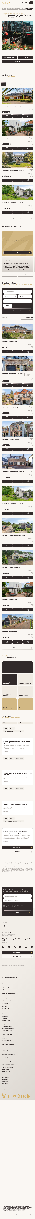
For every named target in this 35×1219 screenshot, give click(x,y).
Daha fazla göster (17, 647)
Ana (4, 8)
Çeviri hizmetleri (5, 1046)
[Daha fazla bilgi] (28, 116)
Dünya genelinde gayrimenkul (9, 977)
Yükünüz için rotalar (6, 1038)
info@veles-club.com (7, 925)
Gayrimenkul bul (17, 310)
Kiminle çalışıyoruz (6, 1057)
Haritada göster (29, 317)
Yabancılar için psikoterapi (9, 1054)
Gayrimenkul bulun (17, 956)
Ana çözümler (4, 1018)
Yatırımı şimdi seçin (6, 1010)
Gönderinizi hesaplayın (6, 1040)
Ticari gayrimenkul (5, 983)
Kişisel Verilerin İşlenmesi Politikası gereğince (16, 1210)
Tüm (3, 84)
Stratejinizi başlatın (6, 1020)
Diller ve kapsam (5, 1048)
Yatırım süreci (4, 1006)
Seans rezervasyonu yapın (7, 1061)
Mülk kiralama (5, 989)
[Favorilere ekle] (17, 116)
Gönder (17, 912)
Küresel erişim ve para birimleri (8, 1028)
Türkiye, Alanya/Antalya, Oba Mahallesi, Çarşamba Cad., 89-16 (17, 939)
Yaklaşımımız (4, 1059)
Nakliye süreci (4, 1036)
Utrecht (29, 8)
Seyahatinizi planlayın (6, 1071)
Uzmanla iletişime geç (9, 57)
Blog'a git (17, 851)
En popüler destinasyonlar (7, 1067)
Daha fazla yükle (17, 847)
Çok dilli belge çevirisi (8, 1044)
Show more (4, 878)
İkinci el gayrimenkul (6, 981)
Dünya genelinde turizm (8, 1064)
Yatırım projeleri (5, 979)
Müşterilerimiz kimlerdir (6, 1026)
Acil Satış (30, 84)
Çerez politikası (5, 1083)
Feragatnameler (5, 1081)
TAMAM (17, 1214)
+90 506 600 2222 (6, 932)
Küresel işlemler (6, 1024)
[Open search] (23, 2)
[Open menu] (31, 2)
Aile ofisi (4, 1013)
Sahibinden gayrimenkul (7, 987)
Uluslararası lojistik (7, 1034)
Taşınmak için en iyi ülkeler (7, 998)
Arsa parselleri (5, 985)
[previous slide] (9, 275)
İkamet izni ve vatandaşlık (9, 993)
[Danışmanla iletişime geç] (7, 116)
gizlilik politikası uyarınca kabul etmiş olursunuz (21, 906)
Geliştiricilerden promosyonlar (16, 84)
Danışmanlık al (17, 61)
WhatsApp (25, 57)
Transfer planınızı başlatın (7, 1030)
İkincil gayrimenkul (12, 8)
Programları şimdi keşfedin (7, 999)
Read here (17, 252)
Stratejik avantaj (5, 1016)
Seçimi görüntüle (17, 218)
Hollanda (22, 8)
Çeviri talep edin (5, 1050)
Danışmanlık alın (17, 952)
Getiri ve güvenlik (5, 1008)
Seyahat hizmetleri (5, 1069)
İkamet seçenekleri (5, 996)
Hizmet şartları (5, 1079)
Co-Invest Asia (6, 1003)
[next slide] (25, 275)
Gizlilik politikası (5, 1077)
